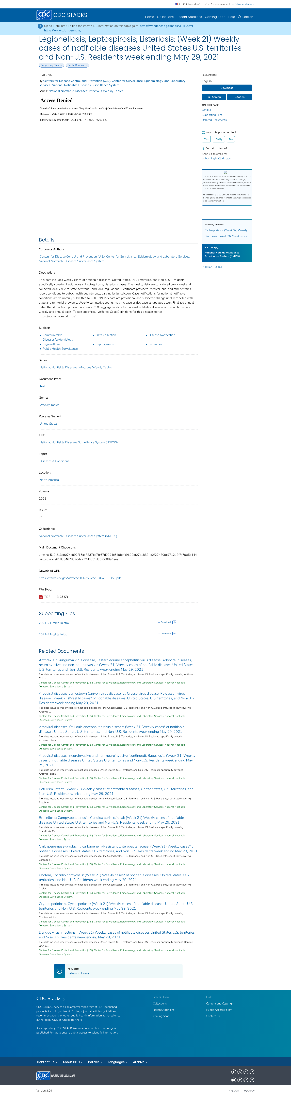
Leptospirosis (105, 344)
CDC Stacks (48, 998)
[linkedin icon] (252, 1072)
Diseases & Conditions (54, 461)
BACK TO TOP (214, 267)
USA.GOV (249, 1090)
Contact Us (213, 1016)
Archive (138, 1062)
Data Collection (106, 335)
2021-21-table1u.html (54, 623)
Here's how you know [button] (241, 4)
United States (49, 424)
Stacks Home (161, 997)
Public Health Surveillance (60, 349)
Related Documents (214, 120)
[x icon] (240, 1072)
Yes (206, 139)
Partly (219, 139)
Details (206, 110)
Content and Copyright (220, 1003)
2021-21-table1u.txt (53, 634)
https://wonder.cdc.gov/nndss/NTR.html (166, 26)
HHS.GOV (234, 1090)
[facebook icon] (233, 1072)
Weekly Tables (49, 405)
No (231, 139)
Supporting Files (212, 115)
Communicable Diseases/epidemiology (58, 337)
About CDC (71, 1062)
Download (165, 622)
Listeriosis (155, 344)
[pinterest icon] (240, 1080)
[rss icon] (252, 1080)
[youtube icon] (233, 1080)
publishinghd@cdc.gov (216, 158)
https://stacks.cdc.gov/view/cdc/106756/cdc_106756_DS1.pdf (80, 578)
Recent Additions (189, 17)
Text (42, 386)
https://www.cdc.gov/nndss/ (62, 30)
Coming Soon (215, 17)
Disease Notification (162, 335)
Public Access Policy (219, 1010)
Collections (165, 17)
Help (231, 17)
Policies (94, 1062)
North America (49, 480)
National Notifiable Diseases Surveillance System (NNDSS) (79, 442)
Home (149, 17)
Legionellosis (51, 344)
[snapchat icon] (246, 1080)
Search (248, 17)
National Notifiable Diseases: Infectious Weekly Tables (85, 91)
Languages (116, 1062)
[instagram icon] (246, 1072)
